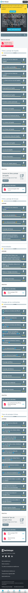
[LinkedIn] (12, 556)
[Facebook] (6, 556)
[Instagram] (9, 556)
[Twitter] (3, 556)
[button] (14, 189)
